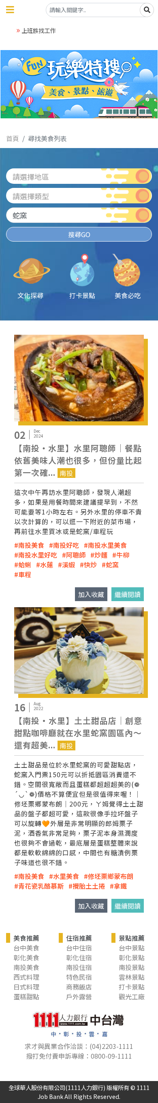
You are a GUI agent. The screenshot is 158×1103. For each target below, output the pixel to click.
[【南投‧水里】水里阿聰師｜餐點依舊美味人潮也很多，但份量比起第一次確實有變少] (79, 377)
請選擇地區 (31, 176)
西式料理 (26, 977)
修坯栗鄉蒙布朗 (110, 876)
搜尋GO (79, 234)
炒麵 (100, 555)
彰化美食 (26, 957)
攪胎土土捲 (89, 886)
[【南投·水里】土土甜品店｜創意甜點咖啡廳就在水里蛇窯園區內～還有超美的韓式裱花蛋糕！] (79, 649)
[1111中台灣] (79, 1023)
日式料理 (26, 987)
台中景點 (132, 948)
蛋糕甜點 (26, 996)
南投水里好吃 (37, 555)
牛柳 (122, 555)
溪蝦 (68, 564)
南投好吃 (66, 545)
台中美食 (26, 948)
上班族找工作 (38, 30)
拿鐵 (120, 886)
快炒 (90, 564)
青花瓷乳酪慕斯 (41, 886)
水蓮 (46, 564)
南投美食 (31, 545)
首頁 (12, 138)
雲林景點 (132, 977)
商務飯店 (79, 987)
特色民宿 (79, 977)
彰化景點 (132, 957)
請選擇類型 (31, 196)
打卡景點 (132, 987)
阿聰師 (75, 555)
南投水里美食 (107, 545)
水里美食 (66, 876)
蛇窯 (112, 564)
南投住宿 (79, 967)
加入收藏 (91, 594)
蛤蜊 (24, 564)
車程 (24, 574)
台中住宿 (79, 948)
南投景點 (132, 967)
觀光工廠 (132, 996)
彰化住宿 (79, 957)
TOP (143, 1041)
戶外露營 (79, 996)
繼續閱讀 (128, 594)
